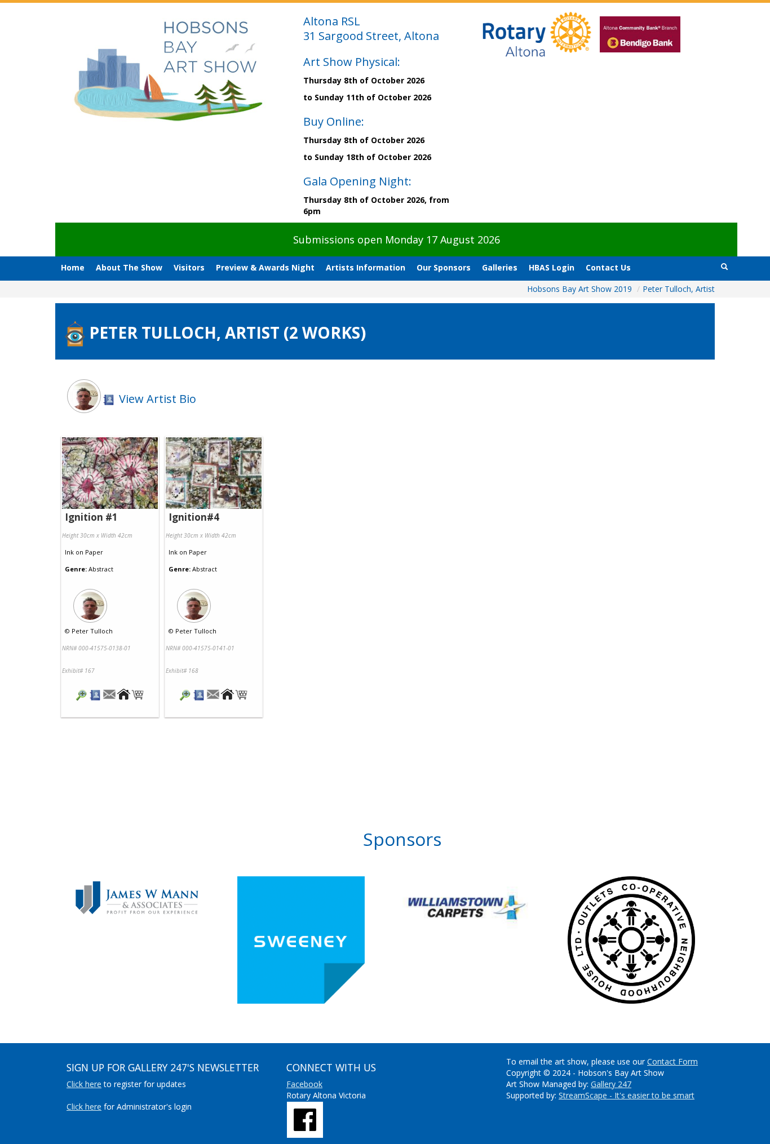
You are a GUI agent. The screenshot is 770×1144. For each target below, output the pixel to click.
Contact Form (672, 1061)
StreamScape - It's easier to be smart (626, 1095)
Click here (84, 1084)
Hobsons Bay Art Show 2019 (580, 288)
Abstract (100, 569)
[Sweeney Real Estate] (319, 940)
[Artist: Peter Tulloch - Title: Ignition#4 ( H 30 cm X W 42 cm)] (214, 473)
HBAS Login (551, 267)
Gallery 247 (611, 1084)
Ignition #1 (91, 517)
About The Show (129, 267)
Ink (69, 552)
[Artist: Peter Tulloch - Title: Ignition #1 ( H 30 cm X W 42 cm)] (110, 473)
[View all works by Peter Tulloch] (110, 602)
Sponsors (402, 839)
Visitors (189, 267)
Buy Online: (333, 121)
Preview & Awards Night (265, 267)
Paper (94, 552)
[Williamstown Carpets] (485, 907)
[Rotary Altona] (305, 1119)
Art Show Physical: (351, 61)
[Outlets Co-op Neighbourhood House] (650, 940)
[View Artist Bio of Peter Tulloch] (95, 695)
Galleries (499, 267)
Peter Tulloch (92, 631)
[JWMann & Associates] (154, 897)
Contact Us (608, 267)
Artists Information (365, 267)
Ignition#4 (194, 517)
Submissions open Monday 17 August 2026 (396, 239)
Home (73, 267)
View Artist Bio (156, 398)
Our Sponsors (444, 267)
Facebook (304, 1084)
